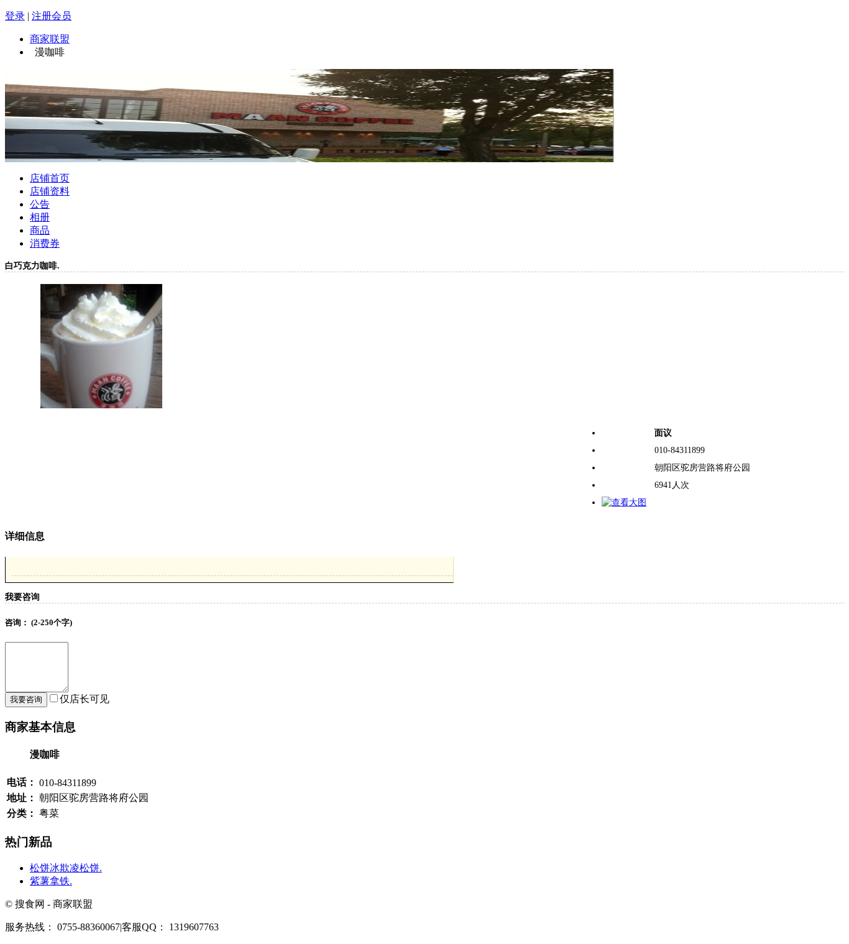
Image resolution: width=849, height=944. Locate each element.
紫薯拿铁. (51, 881)
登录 (15, 16)
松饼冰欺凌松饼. (66, 868)
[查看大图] (624, 502)
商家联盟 (50, 39)
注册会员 (51, 16)
